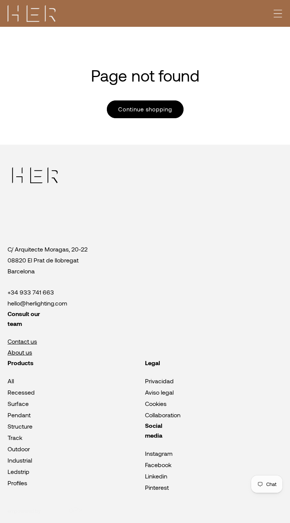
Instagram (159, 453)
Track (15, 437)
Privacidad (159, 380)
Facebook (158, 464)
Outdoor (19, 448)
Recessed (21, 392)
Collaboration (162, 414)
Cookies (156, 403)
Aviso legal (159, 392)
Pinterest (157, 487)
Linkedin (156, 476)
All (11, 380)
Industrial (20, 460)
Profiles (17, 482)
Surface (18, 403)
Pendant (19, 414)
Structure (20, 426)
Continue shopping (145, 109)
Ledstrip (18, 471)
